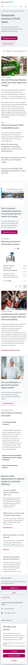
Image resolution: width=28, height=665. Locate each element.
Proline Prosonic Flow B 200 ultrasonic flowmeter (10, 268)
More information (5, 597)
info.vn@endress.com (9, 613)
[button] (9, 38)
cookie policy (22, 646)
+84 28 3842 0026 (9, 608)
